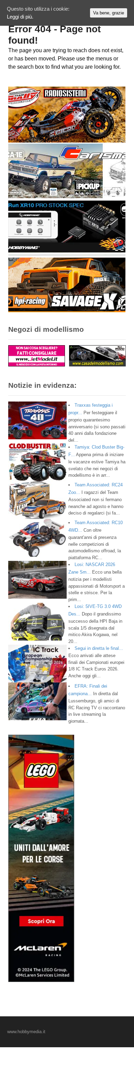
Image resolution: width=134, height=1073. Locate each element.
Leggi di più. (20, 17)
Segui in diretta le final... (99, 648)
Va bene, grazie (108, 12)
